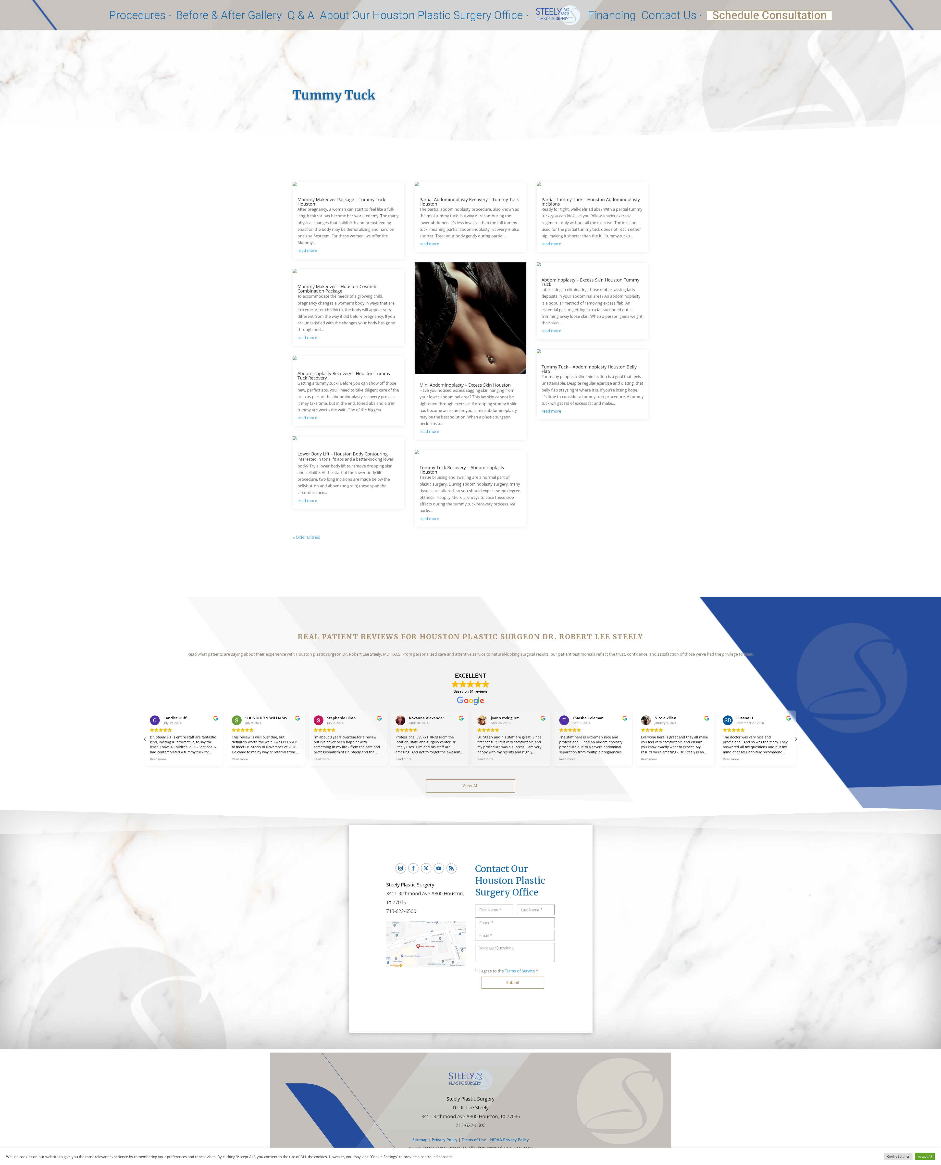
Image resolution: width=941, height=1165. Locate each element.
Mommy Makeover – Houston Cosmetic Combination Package (338, 288)
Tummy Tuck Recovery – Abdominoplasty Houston (462, 470)
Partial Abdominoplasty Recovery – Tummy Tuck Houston (469, 201)
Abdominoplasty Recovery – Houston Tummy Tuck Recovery (343, 375)
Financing (612, 15)
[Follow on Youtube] (438, 868)
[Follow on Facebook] (413, 868)
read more (307, 250)
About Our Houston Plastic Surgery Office (421, 15)
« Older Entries (306, 537)
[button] (145, 739)
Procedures (137, 15)
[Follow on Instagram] (400, 868)
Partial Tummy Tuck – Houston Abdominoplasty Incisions (591, 201)
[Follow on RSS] (451, 868)
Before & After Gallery (229, 15)
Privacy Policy (445, 1139)
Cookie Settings (898, 1156)
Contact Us (668, 15)
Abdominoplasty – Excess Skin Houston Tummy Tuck (590, 282)
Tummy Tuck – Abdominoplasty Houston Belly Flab (589, 369)
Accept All (925, 1156)
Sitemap (420, 1139)
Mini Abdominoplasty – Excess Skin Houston (465, 385)
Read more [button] (158, 759)
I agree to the (508, 971)
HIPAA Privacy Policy (509, 1139)
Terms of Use (473, 1139)
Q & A (300, 15)
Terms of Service (520, 971)
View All (470, 785)
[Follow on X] (426, 868)
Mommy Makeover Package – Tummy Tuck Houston (341, 201)
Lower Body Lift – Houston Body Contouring (342, 454)
